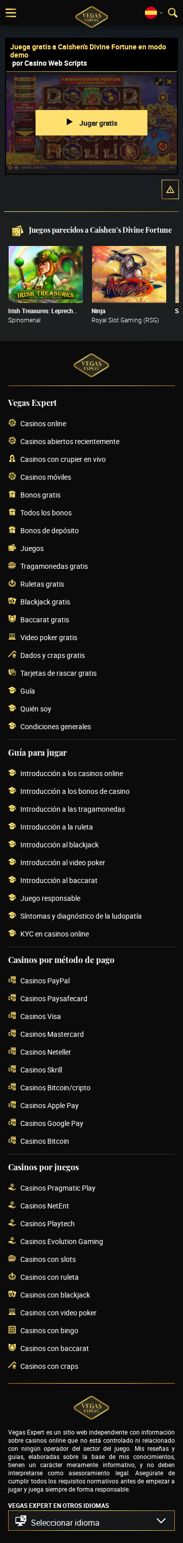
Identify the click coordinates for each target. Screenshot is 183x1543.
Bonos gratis (40, 495)
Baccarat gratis (44, 619)
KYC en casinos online (54, 934)
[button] (170, 189)
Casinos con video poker (58, 1312)
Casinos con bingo (49, 1330)
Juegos (32, 548)
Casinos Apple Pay (49, 1105)
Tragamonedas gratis (54, 566)
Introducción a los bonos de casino (75, 791)
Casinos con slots (48, 1259)
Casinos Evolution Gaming (61, 1241)
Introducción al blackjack (59, 844)
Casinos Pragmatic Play (58, 1188)
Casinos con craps (49, 1366)
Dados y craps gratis (52, 655)
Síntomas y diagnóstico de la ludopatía (81, 916)
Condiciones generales (55, 726)
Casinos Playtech (47, 1223)
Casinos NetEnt (44, 1205)
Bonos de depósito (49, 530)
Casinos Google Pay (51, 1123)
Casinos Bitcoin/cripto (55, 1087)
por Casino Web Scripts (49, 63)
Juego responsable (50, 898)
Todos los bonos (46, 512)
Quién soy (35, 708)
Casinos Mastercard (52, 1034)
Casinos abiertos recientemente (69, 441)
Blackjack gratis (45, 602)
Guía (27, 691)
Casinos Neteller (45, 1052)
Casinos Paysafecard (53, 998)
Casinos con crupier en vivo (63, 459)
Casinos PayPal (45, 980)
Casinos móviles (45, 477)
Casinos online (43, 423)
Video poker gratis (48, 637)
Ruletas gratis (42, 584)
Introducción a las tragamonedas (72, 809)
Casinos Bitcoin (44, 1141)
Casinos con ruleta (49, 1277)
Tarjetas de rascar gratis (58, 673)
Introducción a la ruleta (56, 827)
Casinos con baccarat (54, 1348)
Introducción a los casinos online (71, 773)
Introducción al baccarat (59, 880)
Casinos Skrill (41, 1069)
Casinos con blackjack (55, 1295)
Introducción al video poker (62, 862)
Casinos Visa (40, 1016)
